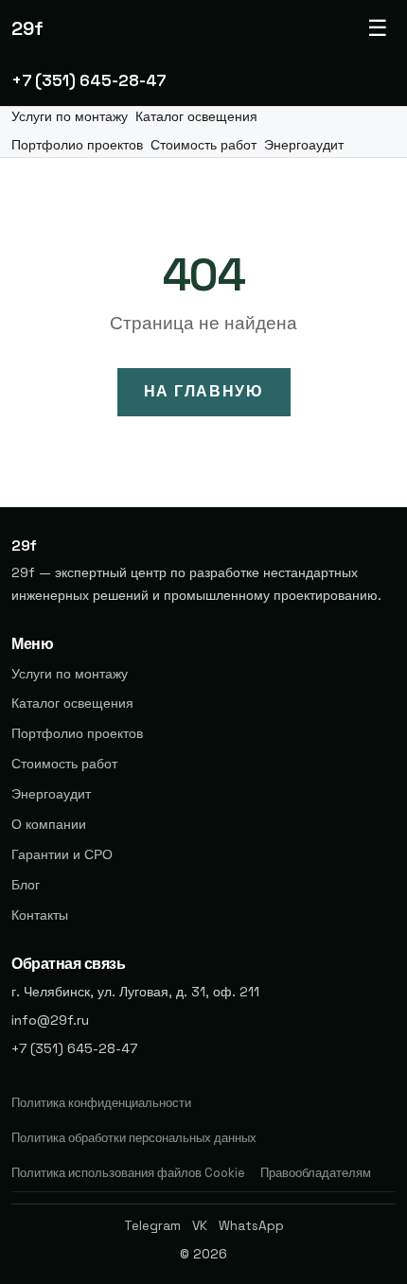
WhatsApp (251, 1226)
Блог (25, 884)
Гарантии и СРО (62, 854)
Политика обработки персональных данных (134, 1138)
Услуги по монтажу (69, 117)
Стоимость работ (203, 145)
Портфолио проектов (77, 145)
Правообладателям (315, 1173)
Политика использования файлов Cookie (128, 1173)
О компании (48, 824)
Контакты (39, 914)
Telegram (152, 1226)
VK (199, 1226)
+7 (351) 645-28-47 (88, 80)
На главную (204, 391)
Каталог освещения (196, 117)
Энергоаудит (304, 145)
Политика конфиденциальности (101, 1103)
